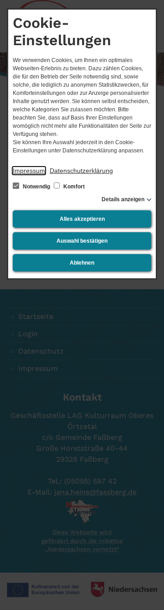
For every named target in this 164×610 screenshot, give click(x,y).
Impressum (29, 170)
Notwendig (36, 186)
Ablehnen (82, 263)
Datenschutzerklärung (81, 170)
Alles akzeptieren (82, 219)
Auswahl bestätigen (82, 241)
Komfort (73, 186)
